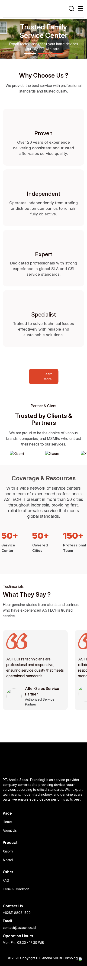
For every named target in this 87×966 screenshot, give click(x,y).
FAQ (6, 880)
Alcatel (8, 860)
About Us (10, 830)
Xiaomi (8, 851)
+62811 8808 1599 (17, 913)
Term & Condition (16, 889)
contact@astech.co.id (19, 928)
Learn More (48, 376)
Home (7, 822)
